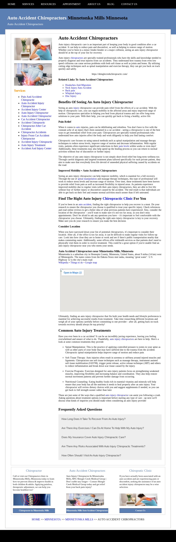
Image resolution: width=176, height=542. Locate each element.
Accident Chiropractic (33, 122)
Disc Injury (70, 96)
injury (76, 108)
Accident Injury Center (33, 109)
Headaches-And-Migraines (78, 85)
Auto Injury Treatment (33, 145)
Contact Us (140, 510)
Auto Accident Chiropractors (37, 17)
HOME (36, 519)
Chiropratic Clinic (140, 470)
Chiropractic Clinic (118, 198)
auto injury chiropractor (117, 395)
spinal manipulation (87, 179)
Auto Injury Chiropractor (34, 112)
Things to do (76, 262)
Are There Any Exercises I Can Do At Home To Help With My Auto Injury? (103, 428)
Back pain (70, 90)
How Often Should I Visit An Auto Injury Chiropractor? (91, 455)
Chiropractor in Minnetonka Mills (34, 510)
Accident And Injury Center (36, 148)
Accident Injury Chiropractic (36, 141)
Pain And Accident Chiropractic (31, 98)
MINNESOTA (53, 519)
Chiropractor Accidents (33, 132)
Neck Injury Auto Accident (78, 88)
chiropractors (76, 58)
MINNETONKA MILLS (79, 519)
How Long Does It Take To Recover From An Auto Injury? (93, 418)
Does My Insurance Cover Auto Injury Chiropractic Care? (94, 437)
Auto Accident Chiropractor (36, 116)
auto (78, 127)
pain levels (124, 146)
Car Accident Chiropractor (35, 119)
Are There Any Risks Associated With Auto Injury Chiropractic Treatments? (103, 446)
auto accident (85, 204)
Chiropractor (34, 470)
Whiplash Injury (73, 93)
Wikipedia (63, 262)
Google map (91, 262)
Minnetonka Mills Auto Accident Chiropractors (87, 510)
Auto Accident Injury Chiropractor (32, 105)
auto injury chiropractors (122, 339)
